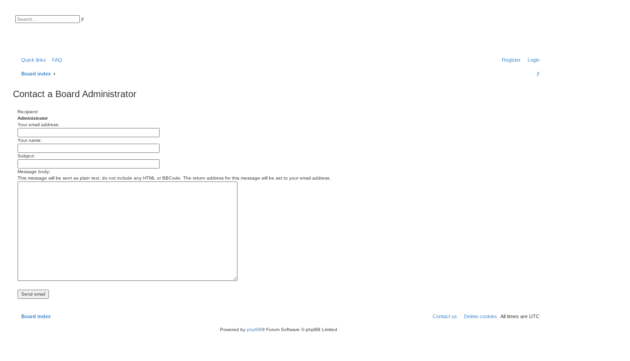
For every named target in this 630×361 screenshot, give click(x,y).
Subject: (26, 155)
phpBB (254, 329)
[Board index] (62, 30)
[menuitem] (55, 59)
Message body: (34, 171)
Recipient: (28, 111)
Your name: (30, 140)
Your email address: (38, 124)
